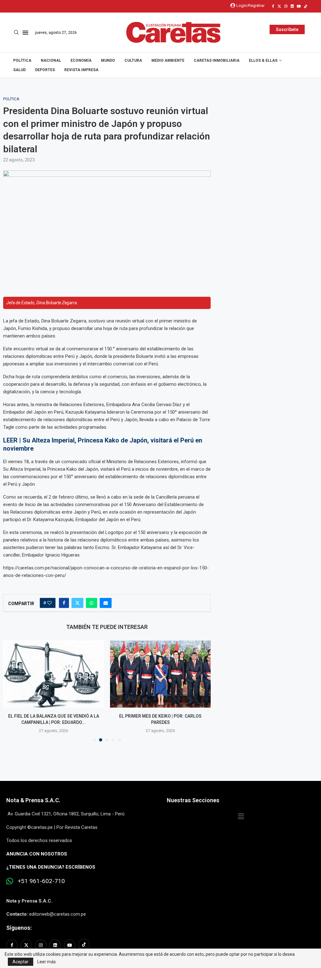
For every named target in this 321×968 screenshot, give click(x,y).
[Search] (16, 32)
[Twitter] (279, 6)
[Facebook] (273, 6)
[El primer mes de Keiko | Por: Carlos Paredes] (160, 674)
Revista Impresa (81, 70)
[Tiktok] (305, 6)
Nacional (51, 60)
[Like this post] (49, 603)
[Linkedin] (292, 6)
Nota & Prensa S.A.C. (33, 800)
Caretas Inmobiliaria (216, 60)
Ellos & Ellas (263, 60)
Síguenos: (19, 927)
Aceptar (21, 961)
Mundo (108, 60)
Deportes (45, 70)
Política (22, 60)
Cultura (133, 60)
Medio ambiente (167, 60)
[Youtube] (299, 6)
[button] (11, 690)
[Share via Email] (106, 603)
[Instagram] (286, 6)
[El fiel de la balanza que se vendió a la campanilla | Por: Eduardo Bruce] (53, 674)
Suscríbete (287, 29)
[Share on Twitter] (77, 603)
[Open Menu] (25, 32)
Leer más (46, 962)
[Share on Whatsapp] (91, 603)
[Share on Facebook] (64, 603)
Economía (81, 60)
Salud (19, 70)
